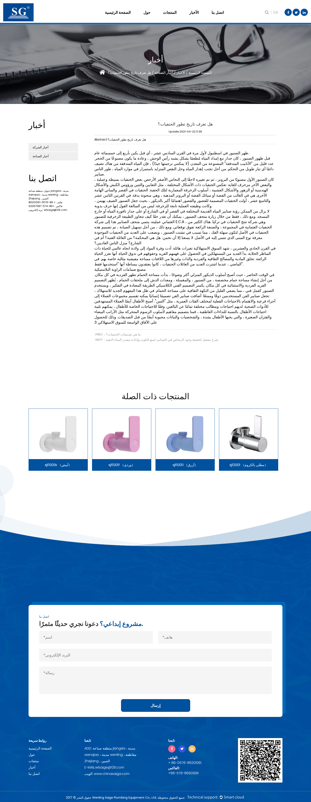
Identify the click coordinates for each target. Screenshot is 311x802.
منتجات (34, 761)
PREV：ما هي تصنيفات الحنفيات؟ (118, 334)
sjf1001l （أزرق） (185, 464)
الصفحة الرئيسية (118, 12)
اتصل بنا (218, 12)
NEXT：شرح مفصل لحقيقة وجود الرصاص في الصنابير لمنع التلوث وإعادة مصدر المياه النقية (156, 339)
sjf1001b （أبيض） (58, 464)
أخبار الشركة (40, 147)
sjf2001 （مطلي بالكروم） (249, 464)
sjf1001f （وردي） (122, 464)
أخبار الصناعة (163, 72)
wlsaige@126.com (55, 210)
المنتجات (170, 12)
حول (146, 12)
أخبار (32, 767)
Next (26, 473)
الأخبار (194, 12)
